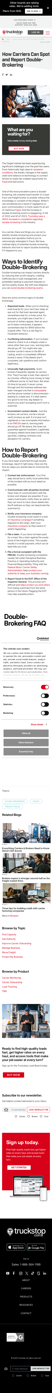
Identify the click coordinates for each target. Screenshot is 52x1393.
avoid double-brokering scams (27, 287)
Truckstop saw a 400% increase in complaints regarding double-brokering (23, 219)
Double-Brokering (15, 801)
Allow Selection (26, 742)
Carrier (22, 1116)
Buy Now (19, 148)
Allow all (26, 733)
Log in (36, 32)
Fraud (36, 801)
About (26, 1280)
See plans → (34, 11)
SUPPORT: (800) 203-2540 (26, 25)
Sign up (26, 1259)
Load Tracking (9, 986)
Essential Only (26, 751)
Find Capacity (9, 934)
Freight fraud (12, 806)
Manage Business (11, 947)
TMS (4, 991)
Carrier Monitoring (11, 977)
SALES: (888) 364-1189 (26, 23)
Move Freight (9, 952)
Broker (35, 1116)
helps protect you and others (35, 584)
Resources (26, 1304)
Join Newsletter (38, 1109)
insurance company (18, 525)
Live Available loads (24, 20)
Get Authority (9, 939)
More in (10, 915)
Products (26, 1296)
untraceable (40, 390)
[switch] (45, 695)
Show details (37, 724)
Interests (6, 1092)
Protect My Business (12, 956)
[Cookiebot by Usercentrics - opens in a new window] (37, 639)
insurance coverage (20, 519)
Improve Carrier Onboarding (16, 943)
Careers (26, 1288)
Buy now (13, 1074)
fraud (5, 181)
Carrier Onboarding (12, 982)
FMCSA (17, 423)
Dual (46, 1116)
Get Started (19, 1167)
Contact (26, 1313)
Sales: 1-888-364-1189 (26, 1264)
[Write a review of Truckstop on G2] (15, 1337)
